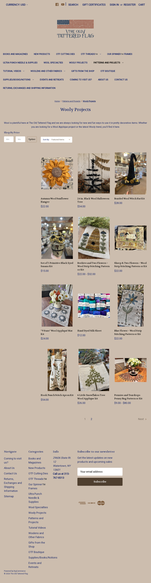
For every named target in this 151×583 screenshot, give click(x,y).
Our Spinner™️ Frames (119, 54)
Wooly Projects (78, 62)
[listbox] (61, 139)
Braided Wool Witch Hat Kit (129, 198)
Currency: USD (16, 4)
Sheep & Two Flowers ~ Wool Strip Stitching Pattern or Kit (130, 265)
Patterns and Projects (107, 62)
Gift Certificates (94, 4)
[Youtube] (62, 4)
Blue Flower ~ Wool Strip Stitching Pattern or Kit (128, 332)
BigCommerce (20, 571)
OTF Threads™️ (89, 54)
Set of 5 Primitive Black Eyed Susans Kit (57, 265)
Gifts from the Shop (82, 71)
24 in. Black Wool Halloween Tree (93, 200)
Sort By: (46, 139)
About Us (103, 79)
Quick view (57, 170)
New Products (42, 54)
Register (130, 4)
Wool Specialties (53, 62)
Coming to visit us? (81, 79)
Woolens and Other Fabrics (46, 71)
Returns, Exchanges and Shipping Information (29, 88)
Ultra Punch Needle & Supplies (20, 62)
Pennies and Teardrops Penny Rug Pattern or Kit (128, 397)
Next (141, 419)
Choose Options (93, 241)
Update (32, 139)
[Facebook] (57, 4)
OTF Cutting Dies (65, 54)
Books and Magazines (15, 54)
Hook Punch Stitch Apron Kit (57, 395)
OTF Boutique (108, 71)
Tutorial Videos (12, 71)
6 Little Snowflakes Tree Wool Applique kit (91, 397)
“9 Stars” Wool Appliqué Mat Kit (56, 332)
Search (73, 4)
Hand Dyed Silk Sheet (89, 330)
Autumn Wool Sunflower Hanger (54, 200)
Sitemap (9, 496)
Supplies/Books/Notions (17, 79)
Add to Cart (57, 176)
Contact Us (121, 79)
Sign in (114, 4)
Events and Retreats (52, 79)
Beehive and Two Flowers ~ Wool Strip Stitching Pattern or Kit (93, 266)
